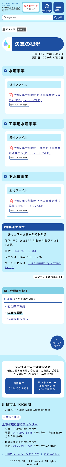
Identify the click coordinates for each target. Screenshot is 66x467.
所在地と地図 (11, 417)
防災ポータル (31, 7)
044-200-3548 (23, 432)
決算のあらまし (17, 319)
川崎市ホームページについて (22, 454)
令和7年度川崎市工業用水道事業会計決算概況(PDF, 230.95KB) (35, 152)
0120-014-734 (23, 445)
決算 (10, 299)
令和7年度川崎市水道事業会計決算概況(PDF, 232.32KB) (35, 99)
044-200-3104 (24, 251)
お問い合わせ (52, 454)
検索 (60, 17)
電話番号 (19, 386)
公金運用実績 (16, 306)
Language (46, 10)
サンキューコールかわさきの (47, 386)
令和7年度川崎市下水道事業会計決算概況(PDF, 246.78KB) (35, 205)
